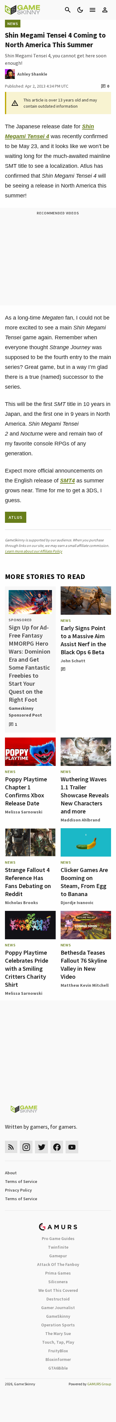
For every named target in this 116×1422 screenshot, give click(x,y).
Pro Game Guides (58, 1238)
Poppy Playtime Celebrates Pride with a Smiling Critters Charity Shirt (26, 968)
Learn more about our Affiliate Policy (33, 551)
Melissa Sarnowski (23, 812)
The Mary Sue (58, 1333)
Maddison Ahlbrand (80, 820)
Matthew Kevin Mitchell (85, 985)
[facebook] (56, 1147)
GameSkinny (58, 1316)
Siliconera (58, 1281)
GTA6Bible (58, 1368)
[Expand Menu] (92, 10)
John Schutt (73, 660)
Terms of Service (21, 1181)
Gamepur (58, 1256)
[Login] (105, 10)
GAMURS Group (99, 1384)
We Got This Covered (58, 1290)
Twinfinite (58, 1247)
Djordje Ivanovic (77, 902)
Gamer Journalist (58, 1307)
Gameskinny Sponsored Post (25, 711)
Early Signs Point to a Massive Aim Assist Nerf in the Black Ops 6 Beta (83, 640)
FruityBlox (58, 1351)
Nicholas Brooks (21, 902)
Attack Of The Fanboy (58, 1264)
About (11, 1173)
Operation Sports (58, 1325)
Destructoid (58, 1299)
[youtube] (72, 1147)
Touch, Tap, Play (58, 1342)
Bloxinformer (58, 1359)
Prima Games (58, 1273)
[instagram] (26, 1147)
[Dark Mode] (80, 10)
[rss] (11, 1147)
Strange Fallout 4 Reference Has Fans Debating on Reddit (28, 882)
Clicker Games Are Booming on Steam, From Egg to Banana (84, 882)
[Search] (68, 10)
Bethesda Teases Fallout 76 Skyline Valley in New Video (84, 964)
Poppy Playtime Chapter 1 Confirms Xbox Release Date (26, 791)
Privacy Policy (18, 1190)
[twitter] (41, 1147)
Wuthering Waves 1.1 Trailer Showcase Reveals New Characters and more (85, 795)
